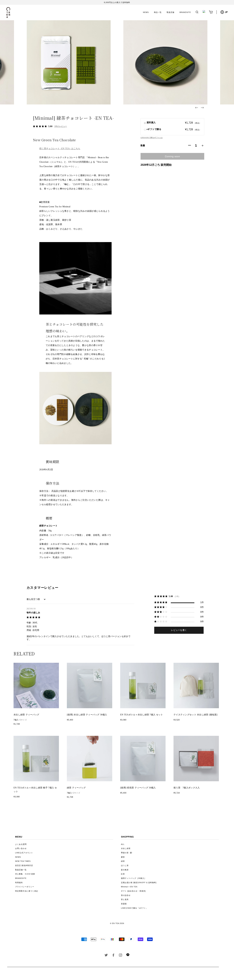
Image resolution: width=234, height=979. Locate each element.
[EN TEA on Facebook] (113, 956)
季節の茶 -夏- (127, 853)
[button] (197, 108)
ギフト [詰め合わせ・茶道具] (133, 891)
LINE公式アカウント (24, 853)
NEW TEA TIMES (23, 861)
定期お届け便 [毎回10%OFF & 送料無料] (138, 882)
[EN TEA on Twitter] (106, 956)
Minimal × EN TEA (129, 887)
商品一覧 (158, 12)
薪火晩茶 (125, 870)
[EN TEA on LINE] (127, 956)
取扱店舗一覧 (21, 870)
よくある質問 (21, 844)
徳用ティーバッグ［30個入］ (133, 878)
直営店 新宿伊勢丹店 (24, 865)
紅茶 (123, 874)
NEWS (146, 12)
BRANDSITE (185, 12)
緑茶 (123, 861)
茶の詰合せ (126, 895)
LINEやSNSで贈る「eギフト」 (134, 908)
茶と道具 (125, 899)
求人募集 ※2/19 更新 (25, 874)
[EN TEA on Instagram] (120, 956)
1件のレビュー (60, 126)
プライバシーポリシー (24, 887)
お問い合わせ (21, 848)
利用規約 (19, 882)
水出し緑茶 (126, 848)
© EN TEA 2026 (117, 923)
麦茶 (123, 857)
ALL (122, 844)
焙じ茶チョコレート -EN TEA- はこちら (59, 148)
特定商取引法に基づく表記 (26, 891)
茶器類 (124, 904)
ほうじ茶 (125, 865)
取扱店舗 (170, 12)
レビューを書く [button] (179, 630)
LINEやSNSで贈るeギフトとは (152, 137)
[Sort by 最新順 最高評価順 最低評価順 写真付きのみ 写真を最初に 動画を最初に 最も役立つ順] (36, 599)
